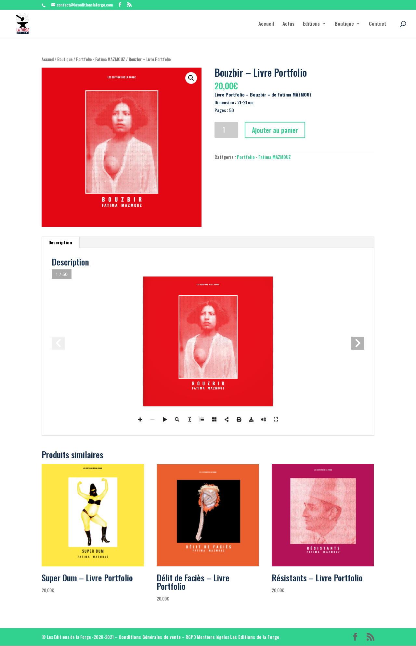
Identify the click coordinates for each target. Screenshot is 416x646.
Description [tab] (60, 242)
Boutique (344, 24)
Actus (288, 24)
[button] (191, 78)
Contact (377, 24)
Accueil (266, 24)
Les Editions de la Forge (254, 636)
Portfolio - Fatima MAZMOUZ (100, 59)
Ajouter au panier (275, 130)
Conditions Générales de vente (150, 636)
